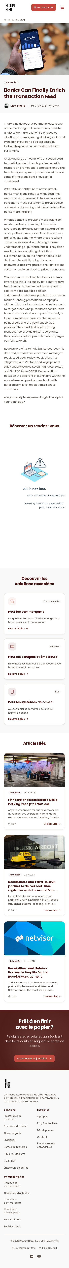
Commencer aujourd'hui (32, 1058)
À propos (42, 1116)
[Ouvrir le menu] (62, 7)
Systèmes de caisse (15, 1126)
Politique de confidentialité (12, 1184)
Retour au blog (16, 19)
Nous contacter (43, 7)
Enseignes (10, 1140)
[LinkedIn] (31, 1256)
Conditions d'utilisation (17, 1193)
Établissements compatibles (46, 1145)
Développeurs (45, 1130)
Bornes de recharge (15, 1147)
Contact (42, 1137)
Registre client (12, 1226)
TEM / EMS (10, 1160)
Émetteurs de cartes (16, 1167)
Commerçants (12, 1133)
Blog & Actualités (47, 1123)
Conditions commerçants (12, 1201)
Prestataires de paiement (13, 1117)
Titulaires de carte (14, 1154)
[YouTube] (39, 1256)
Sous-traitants (12, 1219)
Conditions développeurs (12, 1211)
